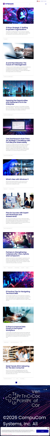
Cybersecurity (10, 267)
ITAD (21, 342)
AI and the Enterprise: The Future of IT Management (16, 64)
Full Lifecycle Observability (8, 76)
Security (22, 267)
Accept (42, 431)
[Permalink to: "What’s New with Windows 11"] (18, 167)
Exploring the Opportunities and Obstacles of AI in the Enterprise (17, 102)
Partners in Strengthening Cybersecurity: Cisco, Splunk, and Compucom (17, 254)
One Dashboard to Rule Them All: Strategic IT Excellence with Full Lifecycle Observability (18, 140)
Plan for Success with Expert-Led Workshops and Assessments (17, 215)
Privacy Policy (10, 434)
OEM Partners (17, 267)
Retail (17, 378)
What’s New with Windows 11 (17, 179)
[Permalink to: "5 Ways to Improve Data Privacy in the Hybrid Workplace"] (18, 315)
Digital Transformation (8, 228)
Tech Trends (22, 378)
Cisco (5, 267)
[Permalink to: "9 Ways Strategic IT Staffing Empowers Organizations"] (18, 16)
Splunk (27, 267)
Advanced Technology (8, 378)
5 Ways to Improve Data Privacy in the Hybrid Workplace (15, 328)
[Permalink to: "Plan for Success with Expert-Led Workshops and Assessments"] (18, 201)
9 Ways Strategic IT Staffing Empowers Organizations (17, 28)
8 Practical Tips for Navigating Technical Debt (18, 292)
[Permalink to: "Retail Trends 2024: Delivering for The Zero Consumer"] (18, 354)
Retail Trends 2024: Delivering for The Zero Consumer (17, 367)
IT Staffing (5, 39)
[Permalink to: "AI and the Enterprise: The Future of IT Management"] (18, 51)
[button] (48, 428)
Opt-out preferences (4, 434)
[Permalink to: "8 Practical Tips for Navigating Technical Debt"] (18, 280)
